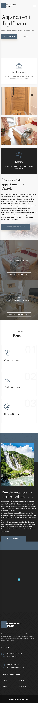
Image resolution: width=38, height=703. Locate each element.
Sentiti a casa (19, 72)
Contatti (24, 36)
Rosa (22, 681)
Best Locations (12, 387)
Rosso (5, 681)
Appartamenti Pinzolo (23, 699)
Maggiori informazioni (19, 274)
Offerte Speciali (12, 414)
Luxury (19, 162)
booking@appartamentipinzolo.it (16, 667)
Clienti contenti (12, 360)
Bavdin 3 (23, 686)
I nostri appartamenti (15, 227)
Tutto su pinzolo (13, 538)
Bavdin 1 (5, 686)
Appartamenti (9, 36)
